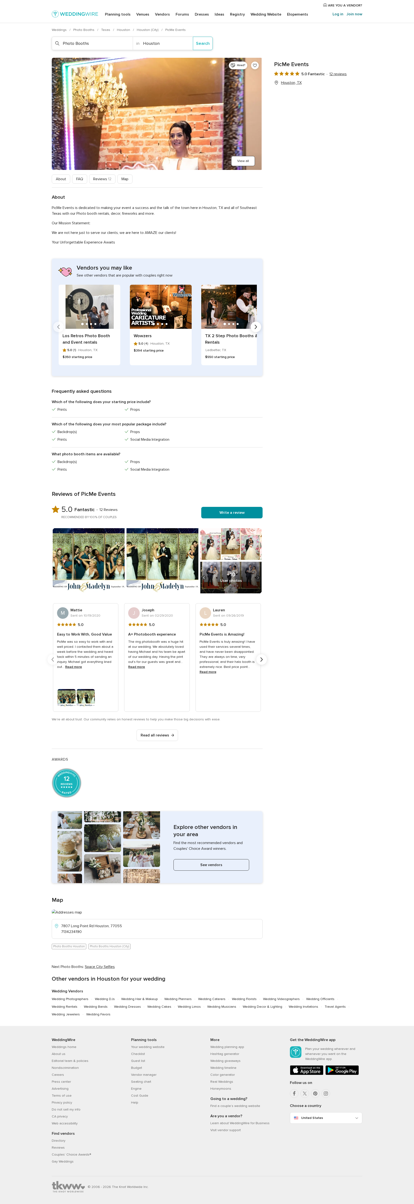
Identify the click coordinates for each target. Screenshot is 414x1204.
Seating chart (141, 1082)
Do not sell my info (66, 1109)
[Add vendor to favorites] (255, 65)
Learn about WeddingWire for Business (240, 1123)
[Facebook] (294, 1093)
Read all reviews (155, 735)
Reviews (102, 179)
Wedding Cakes (159, 1007)
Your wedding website (148, 1047)
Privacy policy (62, 1102)
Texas (106, 30)
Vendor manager (143, 1075)
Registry (237, 14)
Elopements (297, 14)
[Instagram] (326, 1093)
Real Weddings (221, 1082)
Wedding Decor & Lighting (262, 1007)
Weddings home (64, 1047)
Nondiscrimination (65, 1068)
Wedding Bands (96, 1007)
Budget (136, 1068)
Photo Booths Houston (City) (109, 946)
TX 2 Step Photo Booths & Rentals (231, 339)
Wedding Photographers (70, 999)
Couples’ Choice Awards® (71, 1154)
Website (266, 14)
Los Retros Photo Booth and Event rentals (86, 339)
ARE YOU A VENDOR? (344, 5)
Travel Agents (335, 1007)
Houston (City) (148, 30)
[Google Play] (342, 1074)
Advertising (60, 1089)
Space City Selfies (100, 966)
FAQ (79, 179)
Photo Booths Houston (69, 946)
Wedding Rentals (64, 1007)
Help (134, 1102)
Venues (142, 14)
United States (312, 1118)
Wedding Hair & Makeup (139, 999)
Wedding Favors (98, 1014)
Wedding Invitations (303, 1007)
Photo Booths (84, 30)
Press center (61, 1082)
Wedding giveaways (225, 1061)
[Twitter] (304, 1093)
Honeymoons (220, 1089)
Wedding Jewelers (66, 1014)
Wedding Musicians (221, 1007)
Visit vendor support (225, 1130)
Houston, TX (291, 82)
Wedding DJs (105, 999)
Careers (58, 1075)
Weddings (60, 30)
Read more (73, 667)
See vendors (211, 864)
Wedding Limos (189, 1007)
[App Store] (306, 1074)
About (61, 179)
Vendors (162, 14)
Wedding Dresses (127, 1007)
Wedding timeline (223, 1068)
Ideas (219, 14)
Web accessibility (65, 1123)
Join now (354, 14)
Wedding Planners (178, 999)
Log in (338, 14)
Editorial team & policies (70, 1061)
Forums (182, 14)
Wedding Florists (244, 999)
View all (243, 161)
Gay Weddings (63, 1161)
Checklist (138, 1054)
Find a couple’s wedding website (235, 1106)
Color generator (222, 1075)
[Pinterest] (315, 1093)
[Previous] (58, 327)
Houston (124, 30)
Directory (58, 1141)
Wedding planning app (227, 1047)
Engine (136, 1089)
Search (203, 43)
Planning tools (118, 14)
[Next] (256, 327)
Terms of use (62, 1096)
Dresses (202, 14)
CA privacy (60, 1116)
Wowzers (143, 335)
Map (124, 179)
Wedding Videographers (281, 999)
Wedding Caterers (211, 999)
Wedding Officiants (320, 999)
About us (58, 1054)
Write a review (232, 512)
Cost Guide (139, 1096)
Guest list (138, 1061)
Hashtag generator (224, 1054)
